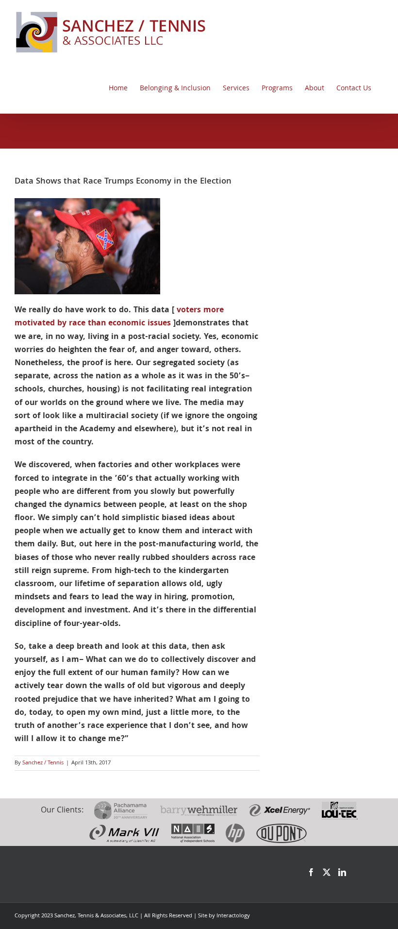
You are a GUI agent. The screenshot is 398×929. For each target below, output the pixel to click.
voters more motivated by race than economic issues (119, 317)
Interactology (233, 916)
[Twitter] (327, 872)
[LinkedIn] (342, 872)
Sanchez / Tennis (43, 763)
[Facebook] (311, 872)
